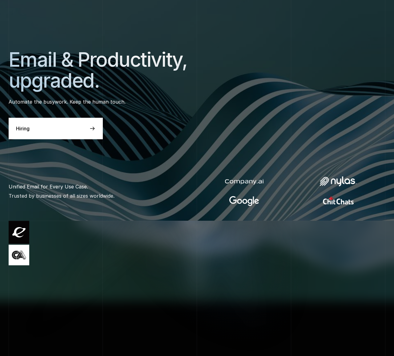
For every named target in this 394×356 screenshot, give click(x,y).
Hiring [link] (23, 128)
